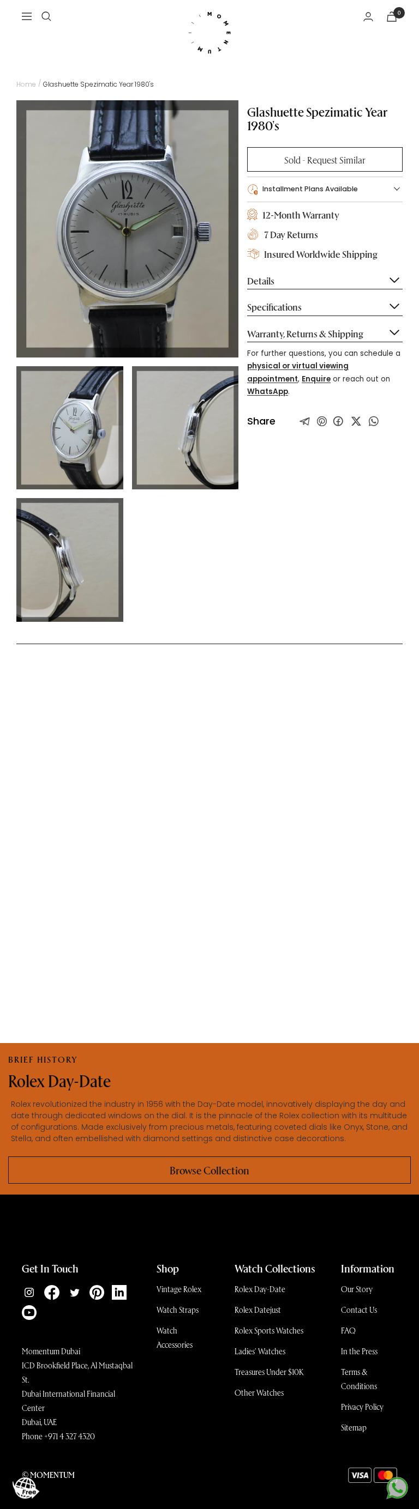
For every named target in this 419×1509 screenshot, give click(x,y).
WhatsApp (267, 391)
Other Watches (259, 1392)
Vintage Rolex (179, 1289)
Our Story (357, 1289)
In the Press (359, 1351)
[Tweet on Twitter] (305, 421)
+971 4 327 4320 (69, 1436)
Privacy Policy (362, 1406)
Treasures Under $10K (269, 1372)
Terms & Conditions (359, 1379)
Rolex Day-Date (260, 1289)
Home (26, 84)
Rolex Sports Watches (269, 1330)
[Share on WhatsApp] (374, 421)
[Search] (46, 16)
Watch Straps (178, 1309)
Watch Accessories (175, 1337)
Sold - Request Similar (325, 159)
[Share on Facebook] (338, 421)
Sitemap (354, 1427)
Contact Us (359, 1309)
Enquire (316, 379)
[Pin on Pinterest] (322, 421)
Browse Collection (209, 1170)
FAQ (348, 1330)
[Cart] (391, 16)
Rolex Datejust (258, 1309)
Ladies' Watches (260, 1351)
